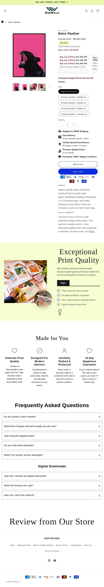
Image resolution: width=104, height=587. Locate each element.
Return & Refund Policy (43, 545)
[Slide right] (49, 87)
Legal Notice (76, 545)
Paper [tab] (63, 283)
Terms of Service (52, 551)
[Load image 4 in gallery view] (42, 87)
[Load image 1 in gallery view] (16, 87)
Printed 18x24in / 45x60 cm (73, 103)
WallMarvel (16, 581)
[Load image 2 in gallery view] (25, 87)
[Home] (2, 22)
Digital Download (68, 91)
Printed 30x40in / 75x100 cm (74, 114)
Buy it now (78, 172)
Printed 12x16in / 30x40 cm (73, 97)
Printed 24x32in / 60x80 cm (73, 109)
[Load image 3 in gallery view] (33, 87)
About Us (88, 545)
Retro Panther (14, 22)
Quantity (61, 120)
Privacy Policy (62, 545)
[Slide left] (9, 87)
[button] (5, 11)
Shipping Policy (24, 545)
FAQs (91, 231)
